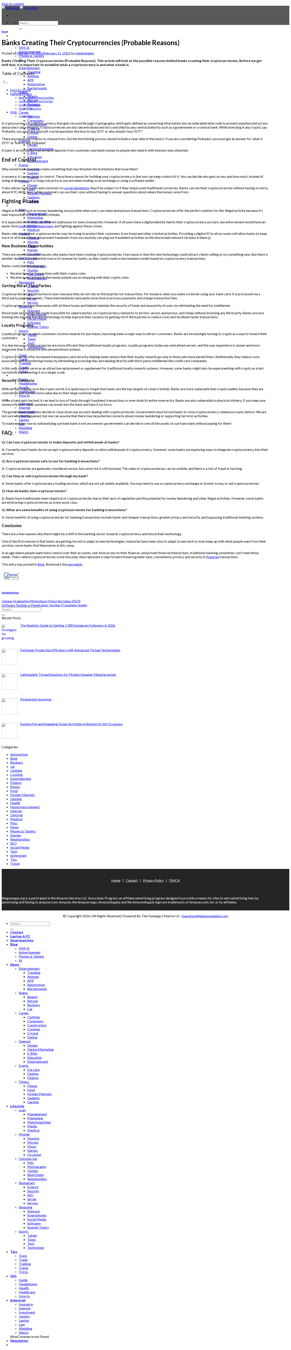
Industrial (17, 1300)
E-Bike (32, 153)
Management (37, 1114)
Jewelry (24, 1316)
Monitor (33, 1138)
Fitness (24, 1082)
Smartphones (36, 1215)
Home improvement (25, 807)
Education (34, 1057)
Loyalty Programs (30, 105)
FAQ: (13, 112)
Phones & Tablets (31, 56)
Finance (16, 783)
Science (32, 1187)
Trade (23, 1260)
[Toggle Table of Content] (5, 83)
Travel (15, 863)
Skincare (33, 310)
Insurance (26, 1304)
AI (20, 960)
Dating (32, 1037)
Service (32, 302)
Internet (24, 408)
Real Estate (35, 1175)
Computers (35, 120)
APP (30, 80)
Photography (36, 1167)
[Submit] (20, 28)
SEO (13, 843)
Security (33, 290)
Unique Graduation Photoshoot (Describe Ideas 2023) (41, 601)
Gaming (16, 799)
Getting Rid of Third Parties (36, 101)
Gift (13, 375)
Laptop (24, 420)
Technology (35, 1247)
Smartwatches (21, 940)
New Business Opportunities (36, 97)
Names (32, 250)
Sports (23, 331)
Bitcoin (32, 1001)
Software (34, 323)
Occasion (34, 1154)
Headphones (28, 383)
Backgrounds (37, 88)
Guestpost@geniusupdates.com (205, 916)
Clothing (33, 116)
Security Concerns (30, 108)
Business (16, 762)
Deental (24, 1041)
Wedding (25, 428)
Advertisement (29, 952)
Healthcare (27, 1292)
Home (115, 880)
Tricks (23, 1272)
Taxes (31, 339)
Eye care (33, 1070)
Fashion (33, 173)
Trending (33, 972)
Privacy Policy (153, 880)
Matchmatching (39, 1122)
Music (31, 1146)
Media (32, 1126)
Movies (32, 242)
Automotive (36, 84)
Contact (16, 31)
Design (32, 1045)
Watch (23, 432)
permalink (75, 564)
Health (15, 803)
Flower (32, 185)
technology (18, 855)
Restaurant (27, 282)
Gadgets (33, 197)
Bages (23, 993)
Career (24, 112)
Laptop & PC (20, 35)
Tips (13, 859)
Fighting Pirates (21, 94)
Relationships (20, 839)
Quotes (32, 270)
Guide (23, 1280)
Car (30, 1009)
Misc (14, 823)
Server (32, 1199)
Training (25, 363)
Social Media (19, 847)
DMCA (24, 48)
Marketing (35, 217)
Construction (36, 1025)
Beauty (32, 997)
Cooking (16, 774)
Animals (33, 76)
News (14, 827)
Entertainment (29, 68)
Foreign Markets (22, 795)
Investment (27, 1312)
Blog (4, 31)
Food (14, 791)
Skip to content (13, 4)
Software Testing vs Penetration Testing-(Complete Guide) (44, 605)
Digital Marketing (40, 1049)
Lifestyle (17, 205)
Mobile (24, 1134)
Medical (33, 230)
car (12, 766)
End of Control (20, 90)
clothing (16, 770)
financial (212, 557)
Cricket (32, 1033)
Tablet (32, 1235)
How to (24, 395)
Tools (23, 1256)
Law (22, 1324)
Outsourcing (28, 1159)
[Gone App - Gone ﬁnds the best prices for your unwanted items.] (20, 8)
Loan (22, 1110)
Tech (30, 343)
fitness (15, 787)
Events (24, 165)
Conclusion (25, 116)
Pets (30, 262)
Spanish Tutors (38, 327)
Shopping (25, 1207)
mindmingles (84, 53)
